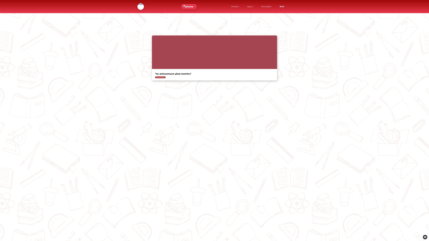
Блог (282, 6)
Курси (250, 6)
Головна (235, 6)
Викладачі (266, 6)
